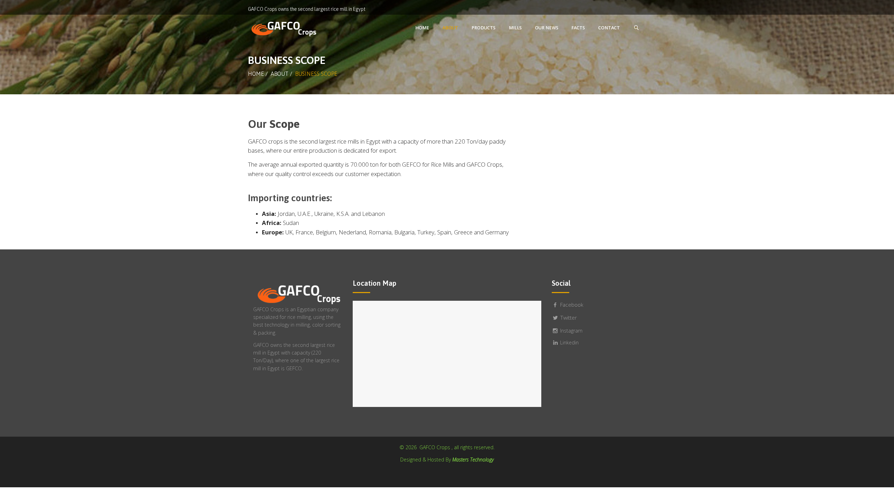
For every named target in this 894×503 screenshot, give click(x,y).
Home (256, 74)
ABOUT (279, 74)
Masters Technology (473, 459)
